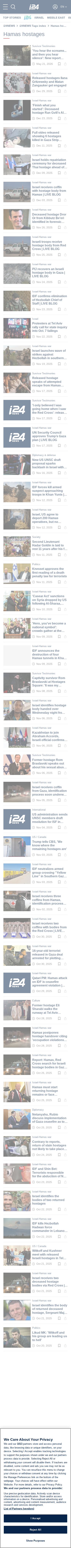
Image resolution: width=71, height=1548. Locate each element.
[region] (35, 1488)
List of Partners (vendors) (19, 1508)
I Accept (35, 1518)
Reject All (35, 1529)
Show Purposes (35, 1540)
